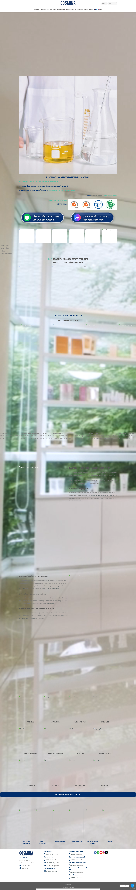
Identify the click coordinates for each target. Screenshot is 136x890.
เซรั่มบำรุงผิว (109, 495)
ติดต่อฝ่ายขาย (32, 618)
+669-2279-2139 (49, 854)
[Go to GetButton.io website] (132, 888)
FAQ (85, 9)
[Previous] (21, 450)
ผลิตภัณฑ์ (52, 10)
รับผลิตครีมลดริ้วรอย (95, 495)
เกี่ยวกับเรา (36, 10)
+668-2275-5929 (50, 863)
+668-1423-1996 (74, 865)
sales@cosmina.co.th (51, 871)
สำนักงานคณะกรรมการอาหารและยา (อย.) (50, 589)
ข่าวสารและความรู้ (61, 9)
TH (96, 9)
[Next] (27, 450)
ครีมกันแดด (102, 495)
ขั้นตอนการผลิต (50, 603)
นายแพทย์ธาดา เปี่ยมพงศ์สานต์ (97, 195)
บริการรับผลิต (44, 10)
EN (101, 9)
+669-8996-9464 (74, 854)
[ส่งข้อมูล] (115, 3)
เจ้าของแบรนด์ (80, 9)
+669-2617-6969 (49, 860)
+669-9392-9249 (74, 860)
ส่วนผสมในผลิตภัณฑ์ (71, 9)
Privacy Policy (68, 885)
